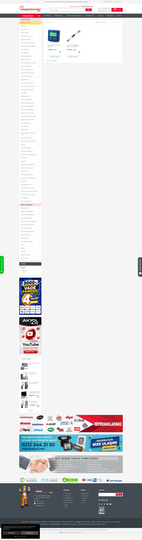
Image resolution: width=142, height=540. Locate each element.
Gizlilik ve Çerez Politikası (21, 536)
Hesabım (84, 500)
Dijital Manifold (24, 79)
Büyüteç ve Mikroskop (26, 56)
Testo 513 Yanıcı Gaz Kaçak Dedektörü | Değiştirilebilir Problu (33, 392)
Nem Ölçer (23, 26)
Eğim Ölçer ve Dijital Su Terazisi (28, 141)
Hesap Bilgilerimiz (68, 498)
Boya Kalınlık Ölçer (25, 123)
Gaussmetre (24, 158)
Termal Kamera (24, 129)
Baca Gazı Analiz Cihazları (27, 83)
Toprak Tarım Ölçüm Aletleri (28, 164)
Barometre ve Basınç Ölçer (27, 113)
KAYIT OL (119, 494)
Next (31, 410)
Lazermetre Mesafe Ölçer (27, 89)
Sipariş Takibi (109, 1)
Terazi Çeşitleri (24, 29)
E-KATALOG (100, 15)
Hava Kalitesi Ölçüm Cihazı (27, 168)
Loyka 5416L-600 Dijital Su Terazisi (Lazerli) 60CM (73, 46)
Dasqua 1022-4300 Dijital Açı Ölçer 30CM (33, 402)
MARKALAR (110, 15)
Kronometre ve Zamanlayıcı (27, 119)
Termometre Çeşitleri (26, 36)
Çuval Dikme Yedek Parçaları (28, 231)
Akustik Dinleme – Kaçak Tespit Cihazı (28, 133)
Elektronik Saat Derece (42, 524)
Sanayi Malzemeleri (27, 205)
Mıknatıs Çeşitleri (25, 208)
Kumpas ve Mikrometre (26, 66)
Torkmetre (23, 161)
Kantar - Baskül (91, 522)
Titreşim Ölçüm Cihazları (27, 151)
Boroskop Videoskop (26, 59)
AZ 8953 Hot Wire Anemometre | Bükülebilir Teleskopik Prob (34, 364)
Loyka (24, 272)
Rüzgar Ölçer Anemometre (27, 106)
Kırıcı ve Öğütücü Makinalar (27, 225)
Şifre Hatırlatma (85, 493)
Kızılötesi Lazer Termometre (28, 43)
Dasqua (24, 270)
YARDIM (83, 490)
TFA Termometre (25, 198)
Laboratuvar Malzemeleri (27, 211)
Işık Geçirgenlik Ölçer (26, 184)
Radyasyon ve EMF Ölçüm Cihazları (29, 191)
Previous (28, 410)
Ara (89, 10)
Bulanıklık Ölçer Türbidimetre (28, 178)
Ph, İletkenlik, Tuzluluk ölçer (28, 86)
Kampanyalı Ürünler (25, 23)
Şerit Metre (23, 93)
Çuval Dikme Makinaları (26, 228)
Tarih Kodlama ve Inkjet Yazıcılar (29, 221)
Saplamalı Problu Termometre (28, 46)
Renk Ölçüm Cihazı (25, 96)
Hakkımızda (67, 496)
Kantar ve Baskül (25, 33)
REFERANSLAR (89, 15)
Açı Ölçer (23, 144)
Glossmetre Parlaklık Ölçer (27, 188)
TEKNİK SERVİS (58, 15)
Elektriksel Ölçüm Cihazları (27, 73)
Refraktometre (24, 126)
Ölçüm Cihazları (25, 19)
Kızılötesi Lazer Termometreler (103, 522)
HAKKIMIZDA (47, 15)
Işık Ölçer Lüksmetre (26, 148)
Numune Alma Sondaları (27, 241)
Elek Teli (23, 245)
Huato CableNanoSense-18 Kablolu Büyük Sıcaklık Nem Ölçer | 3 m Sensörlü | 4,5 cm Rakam (34, 383)
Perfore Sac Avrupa (26, 255)
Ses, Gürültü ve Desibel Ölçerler (28, 154)
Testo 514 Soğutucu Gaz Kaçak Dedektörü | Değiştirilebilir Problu (34, 373)
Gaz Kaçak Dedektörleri (26, 76)
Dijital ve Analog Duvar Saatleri (28, 63)
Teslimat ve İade (68, 502)
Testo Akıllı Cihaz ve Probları (28, 194)
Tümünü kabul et (29, 533)
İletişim (66, 505)
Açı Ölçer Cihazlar (66, 524)
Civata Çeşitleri (24, 258)
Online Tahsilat (67, 493)
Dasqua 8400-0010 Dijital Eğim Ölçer (53, 46)
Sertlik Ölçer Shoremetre (27, 109)
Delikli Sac (23, 251)
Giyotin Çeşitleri (25, 238)
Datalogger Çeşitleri (26, 39)
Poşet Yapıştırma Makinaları (27, 215)
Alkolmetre (23, 181)
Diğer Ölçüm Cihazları (26, 201)
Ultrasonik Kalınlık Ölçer (27, 69)
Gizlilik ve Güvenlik (68, 500)
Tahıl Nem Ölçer (24, 49)
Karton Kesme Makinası (26, 218)
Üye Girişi (84, 498)
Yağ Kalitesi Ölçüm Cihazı (27, 138)
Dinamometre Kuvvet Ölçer (27, 103)
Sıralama (97, 22)
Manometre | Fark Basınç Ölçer (28, 116)
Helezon (23, 248)
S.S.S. (83, 502)
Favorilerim (119, 1)
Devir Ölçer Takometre (26, 99)
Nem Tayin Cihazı (24, 53)
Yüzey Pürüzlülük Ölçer (26, 174)
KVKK (65, 507)
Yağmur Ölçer (24, 171)
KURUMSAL (66, 490)
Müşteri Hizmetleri (82, 6)
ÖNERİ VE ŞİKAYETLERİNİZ (74, 15)
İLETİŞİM (119, 15)
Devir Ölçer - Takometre (68, 522)
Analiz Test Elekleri (25, 235)
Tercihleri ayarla (11, 533)
